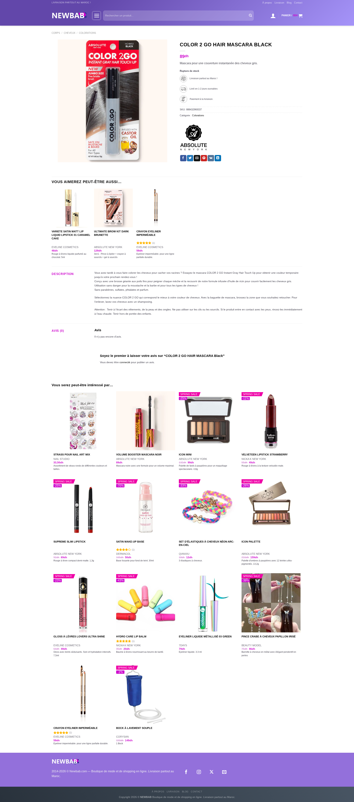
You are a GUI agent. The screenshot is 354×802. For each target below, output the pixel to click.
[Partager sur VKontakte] (211, 158)
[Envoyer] (250, 16)
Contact (298, 2)
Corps (56, 33)
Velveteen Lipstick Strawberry (265, 454)
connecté (124, 362)
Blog (289, 2)
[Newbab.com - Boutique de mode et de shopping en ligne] (69, 15)
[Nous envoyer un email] (224, 772)
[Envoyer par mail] (197, 158)
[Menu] (96, 15)
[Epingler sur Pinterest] (204, 158)
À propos (267, 2)
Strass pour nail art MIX (71, 454)
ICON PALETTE (251, 541)
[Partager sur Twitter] (190, 158)
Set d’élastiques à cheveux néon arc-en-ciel (206, 543)
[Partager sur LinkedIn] (218, 158)
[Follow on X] (211, 772)
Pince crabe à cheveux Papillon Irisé (269, 636)
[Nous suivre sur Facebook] (186, 772)
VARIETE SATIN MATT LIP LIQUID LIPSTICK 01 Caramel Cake (71, 235)
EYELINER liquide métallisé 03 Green (205, 636)
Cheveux (69, 33)
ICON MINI (185, 454)
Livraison (279, 2)
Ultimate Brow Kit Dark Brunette (111, 233)
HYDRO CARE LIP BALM (131, 636)
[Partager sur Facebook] (183, 158)
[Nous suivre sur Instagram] (199, 772)
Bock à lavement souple (134, 728)
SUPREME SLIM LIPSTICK (69, 541)
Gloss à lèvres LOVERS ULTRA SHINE (79, 636)
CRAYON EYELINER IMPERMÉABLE (148, 233)
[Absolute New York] (193, 137)
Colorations (87, 33)
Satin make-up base (130, 541)
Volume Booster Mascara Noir (139, 454)
